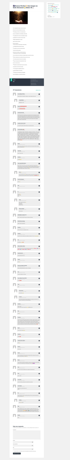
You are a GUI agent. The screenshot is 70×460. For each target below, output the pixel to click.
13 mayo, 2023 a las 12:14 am (22, 209)
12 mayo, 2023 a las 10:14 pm (22, 291)
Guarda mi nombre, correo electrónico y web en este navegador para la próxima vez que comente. (25, 451)
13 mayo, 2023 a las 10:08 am (21, 107)
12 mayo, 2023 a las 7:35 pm (21, 380)
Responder (39, 94)
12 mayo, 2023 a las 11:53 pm (21, 228)
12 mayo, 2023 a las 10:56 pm (21, 240)
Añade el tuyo (38, 90)
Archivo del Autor (13, 81)
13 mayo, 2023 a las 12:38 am (21, 130)
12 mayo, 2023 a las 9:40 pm (21, 328)
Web (13, 447)
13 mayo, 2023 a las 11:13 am (21, 94)
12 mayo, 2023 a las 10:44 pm (21, 260)
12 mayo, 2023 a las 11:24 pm (21, 234)
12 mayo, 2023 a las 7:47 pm (21, 374)
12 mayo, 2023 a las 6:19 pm (21, 393)
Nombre (14, 440)
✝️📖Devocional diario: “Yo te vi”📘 (53, 7)
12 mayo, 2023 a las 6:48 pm (21, 386)
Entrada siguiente (34, 84)
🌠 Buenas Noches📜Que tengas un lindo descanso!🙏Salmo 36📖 (25, 7)
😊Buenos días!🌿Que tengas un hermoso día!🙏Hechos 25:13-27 (53, 9)
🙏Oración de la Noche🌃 (54, 12)
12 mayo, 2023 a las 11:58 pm (21, 215)
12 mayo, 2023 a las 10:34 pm (21, 266)
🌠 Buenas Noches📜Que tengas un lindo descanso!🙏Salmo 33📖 (53, 11)
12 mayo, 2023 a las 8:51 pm (21, 360)
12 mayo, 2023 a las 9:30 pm (21, 341)
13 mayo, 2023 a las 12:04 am (21, 192)
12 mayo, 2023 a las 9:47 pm (21, 304)
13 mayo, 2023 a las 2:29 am (21, 113)
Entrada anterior (34, 83)
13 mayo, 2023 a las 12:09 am (22, 200)
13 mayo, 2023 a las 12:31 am (21, 144)
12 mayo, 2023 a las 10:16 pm (21, 272)
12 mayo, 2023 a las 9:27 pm (21, 347)
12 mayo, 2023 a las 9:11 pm (21, 353)
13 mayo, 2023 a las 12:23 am (21, 186)
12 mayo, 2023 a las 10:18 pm (22, 297)
